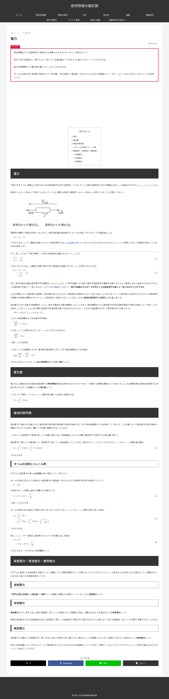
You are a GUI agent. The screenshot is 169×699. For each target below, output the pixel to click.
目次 (81, 131)
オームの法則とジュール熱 (85, 147)
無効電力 (78, 161)
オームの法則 (68, 242)
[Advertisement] (84, 104)
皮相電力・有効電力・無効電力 (85, 150)
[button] (140, 663)
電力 (75, 136)
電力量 (75, 140)
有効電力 (78, 158)
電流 (57, 286)
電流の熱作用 (78, 143)
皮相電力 (78, 154)
